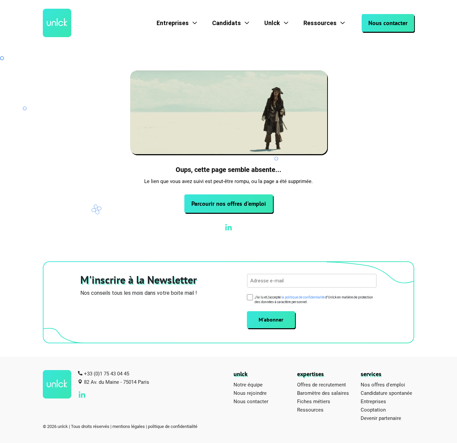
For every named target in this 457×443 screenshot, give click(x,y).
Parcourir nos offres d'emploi (228, 203)
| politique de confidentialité (171, 426)
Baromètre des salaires (323, 392)
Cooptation (373, 409)
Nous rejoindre (250, 392)
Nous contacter (387, 23)
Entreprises (173, 22)
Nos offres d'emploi (383, 384)
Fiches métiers (313, 401)
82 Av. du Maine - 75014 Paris (116, 381)
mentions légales (128, 426)
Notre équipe (248, 384)
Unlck (272, 22)
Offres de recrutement (321, 384)
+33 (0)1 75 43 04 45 (106, 373)
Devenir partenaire (381, 418)
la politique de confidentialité (303, 297)
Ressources (320, 22)
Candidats (226, 22)
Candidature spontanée (386, 392)
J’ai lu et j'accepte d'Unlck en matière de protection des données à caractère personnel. (314, 299)
